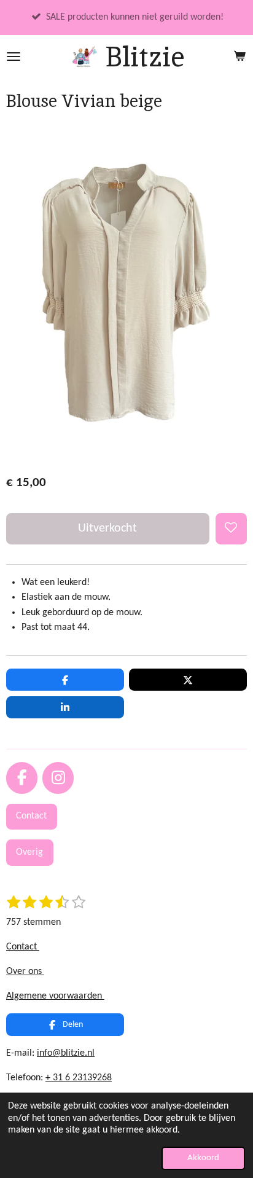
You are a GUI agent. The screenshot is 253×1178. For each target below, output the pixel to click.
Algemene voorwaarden (55, 996)
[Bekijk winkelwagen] (239, 56)
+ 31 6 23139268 (78, 1078)
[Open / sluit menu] (13, 56)
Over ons (25, 971)
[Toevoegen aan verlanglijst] (231, 528)
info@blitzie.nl (66, 1053)
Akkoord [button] (203, 1158)
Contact (22, 947)
